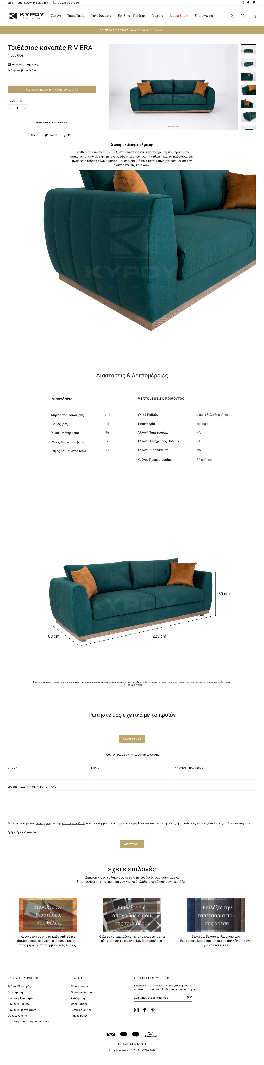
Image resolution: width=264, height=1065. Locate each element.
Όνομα (12, 768)
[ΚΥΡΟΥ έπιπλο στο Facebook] (144, 1010)
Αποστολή (132, 844)
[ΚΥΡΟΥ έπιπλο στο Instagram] (136, 1010)
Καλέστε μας (132, 738)
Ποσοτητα (15, 100)
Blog (10, 2)
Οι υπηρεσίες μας (82, 992)
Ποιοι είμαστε (79, 986)
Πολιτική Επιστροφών (22, 1009)
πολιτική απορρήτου (73, 823)
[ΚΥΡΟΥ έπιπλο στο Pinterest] (153, 1010)
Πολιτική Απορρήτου (21, 998)
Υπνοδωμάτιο (101, 16)
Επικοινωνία (204, 16)
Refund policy (79, 1015)
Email (95, 768)
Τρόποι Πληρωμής (19, 986)
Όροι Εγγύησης (17, 1015)
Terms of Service (81, 1009)
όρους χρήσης (44, 823)
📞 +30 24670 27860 (66, 2)
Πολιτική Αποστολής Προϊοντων (28, 1021)
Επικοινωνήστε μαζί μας (33, 2)
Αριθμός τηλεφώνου (189, 768)
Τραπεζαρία (75, 16)
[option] (132, 30)
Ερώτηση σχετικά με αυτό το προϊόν (33, 786)
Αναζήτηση (78, 998)
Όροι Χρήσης (16, 992)
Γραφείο (157, 16)
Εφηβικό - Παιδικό (131, 16)
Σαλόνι (56, 16)
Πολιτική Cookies (19, 1003)
